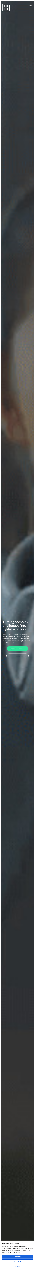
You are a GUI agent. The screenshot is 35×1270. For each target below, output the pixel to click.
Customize (17, 1261)
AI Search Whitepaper (16, 656)
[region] (17, 1255)
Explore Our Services (16, 649)
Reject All (17, 1266)
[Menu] (30, 6)
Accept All (17, 1256)
